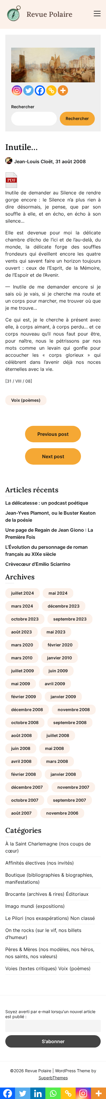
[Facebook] (40, 90)
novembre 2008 (74, 709)
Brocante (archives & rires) (34, 894)
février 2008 (23, 774)
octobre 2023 (25, 618)
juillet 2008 (58, 735)
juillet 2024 (22, 593)
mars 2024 (22, 605)
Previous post (53, 434)
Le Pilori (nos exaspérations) (37, 918)
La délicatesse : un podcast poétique (46, 503)
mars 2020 (22, 644)
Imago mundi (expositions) (35, 906)
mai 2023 (56, 631)
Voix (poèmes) (26, 400)
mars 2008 (57, 761)
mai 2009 (20, 683)
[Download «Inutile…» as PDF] (11, 180)
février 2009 (23, 696)
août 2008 (21, 735)
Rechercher (22, 106)
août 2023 (21, 631)
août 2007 (21, 813)
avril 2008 (21, 761)
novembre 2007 (73, 787)
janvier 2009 (63, 696)
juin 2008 (20, 748)
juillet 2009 (22, 670)
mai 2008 (54, 748)
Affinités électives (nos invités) (39, 863)
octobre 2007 (24, 800)
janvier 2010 (59, 657)
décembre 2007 (27, 787)
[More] (63, 90)
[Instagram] (17, 90)
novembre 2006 (62, 813)
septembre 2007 (69, 800)
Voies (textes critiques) (31, 968)
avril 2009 (55, 683)
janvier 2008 (63, 774)
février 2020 (60, 644)
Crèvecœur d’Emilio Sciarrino (37, 564)
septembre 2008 (70, 722)
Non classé (82, 918)
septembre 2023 (70, 618)
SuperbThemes (53, 1077)
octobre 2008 (25, 722)
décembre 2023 (64, 605)
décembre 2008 (27, 709)
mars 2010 (21, 657)
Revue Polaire (49, 14)
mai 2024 (58, 593)
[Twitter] (28, 90)
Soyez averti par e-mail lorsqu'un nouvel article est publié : (50, 1014)
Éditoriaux (77, 894)
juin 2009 (58, 670)
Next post (53, 456)
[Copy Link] (51, 90)
